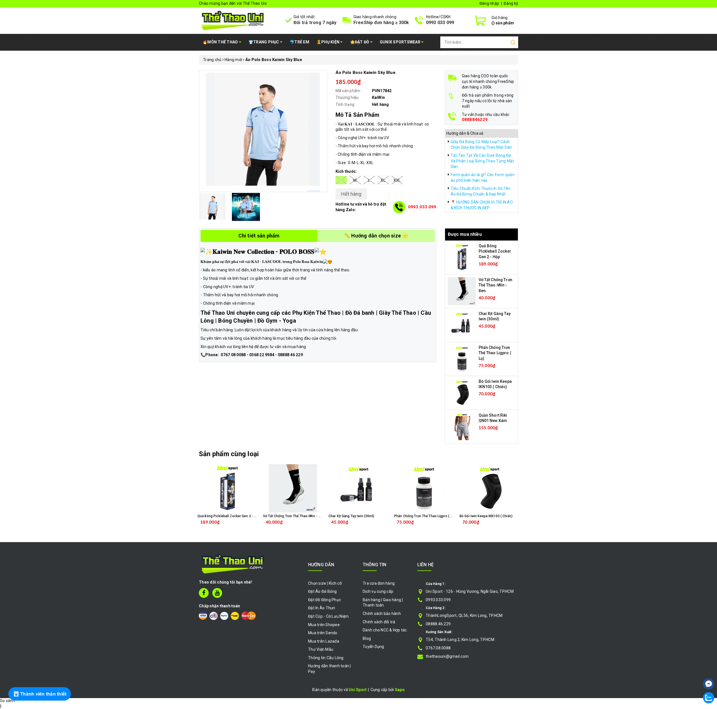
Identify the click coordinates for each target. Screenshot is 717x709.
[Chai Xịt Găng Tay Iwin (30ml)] (462, 324)
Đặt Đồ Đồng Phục (324, 600)
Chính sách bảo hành (382, 613)
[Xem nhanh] (227, 488)
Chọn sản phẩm (242, 526)
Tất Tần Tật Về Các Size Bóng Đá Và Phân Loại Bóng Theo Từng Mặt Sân (482, 161)
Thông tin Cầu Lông (326, 658)
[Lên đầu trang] (708, 667)
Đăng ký (511, 3)
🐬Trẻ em (299, 42)
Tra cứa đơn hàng (379, 583)
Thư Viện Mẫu (320, 649)
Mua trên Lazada (323, 641)
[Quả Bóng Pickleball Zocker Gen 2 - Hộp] (462, 257)
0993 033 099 (440, 22)
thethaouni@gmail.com (447, 656)
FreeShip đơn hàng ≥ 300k (381, 22)
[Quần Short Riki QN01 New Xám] (462, 426)
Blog (367, 638)
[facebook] (204, 593)
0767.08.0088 (438, 648)
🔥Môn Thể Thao (220, 42)
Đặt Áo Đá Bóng (322, 591)
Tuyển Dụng (373, 646)
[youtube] (217, 593)
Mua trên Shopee (324, 624)
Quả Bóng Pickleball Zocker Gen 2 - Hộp (495, 251)
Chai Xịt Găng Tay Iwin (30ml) (351, 516)
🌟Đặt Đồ (360, 42)
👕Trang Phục (264, 42)
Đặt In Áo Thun (321, 608)
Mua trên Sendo (322, 633)
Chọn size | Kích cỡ (325, 583)
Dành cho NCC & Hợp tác (385, 630)
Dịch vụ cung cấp (378, 591)
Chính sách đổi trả (379, 622)
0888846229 (475, 120)
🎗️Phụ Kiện (328, 42)
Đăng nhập (489, 3)
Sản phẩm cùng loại (229, 454)
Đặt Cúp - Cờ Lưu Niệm (328, 616)
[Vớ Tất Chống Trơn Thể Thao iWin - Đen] (462, 290)
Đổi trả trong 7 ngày (315, 22)
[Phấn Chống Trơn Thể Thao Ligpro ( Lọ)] (462, 358)
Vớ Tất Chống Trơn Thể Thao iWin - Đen (495, 285)
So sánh (7, 700)
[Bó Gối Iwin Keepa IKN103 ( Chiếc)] (462, 392)
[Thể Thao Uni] (233, 20)
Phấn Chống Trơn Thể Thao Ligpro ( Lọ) (495, 353)
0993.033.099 (422, 206)
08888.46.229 (438, 624)
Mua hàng (304, 526)
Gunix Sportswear (400, 42)
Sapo (400, 689)
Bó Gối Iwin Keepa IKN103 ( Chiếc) (486, 516)
